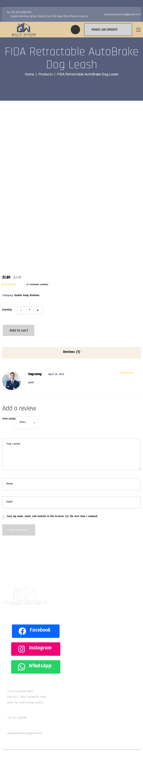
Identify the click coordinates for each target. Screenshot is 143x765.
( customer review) (37, 285)
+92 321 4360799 (17, 718)
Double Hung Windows (26, 296)
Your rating (9, 419)
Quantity (7, 310)
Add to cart (18, 330)
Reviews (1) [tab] (71, 353)
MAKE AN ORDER (104, 30)
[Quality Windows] (24, 29)
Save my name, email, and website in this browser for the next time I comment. (52, 516)
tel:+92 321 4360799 (19, 12)
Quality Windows (55, 757)
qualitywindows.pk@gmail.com (24, 733)
